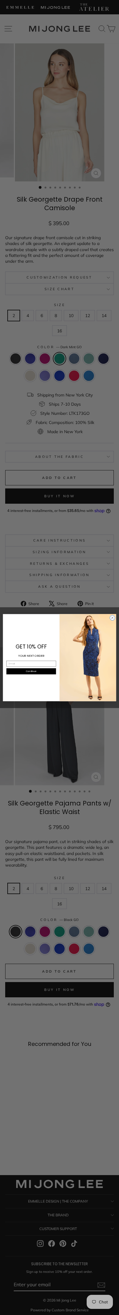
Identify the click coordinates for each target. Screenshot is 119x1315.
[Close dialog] (112, 617)
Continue (31, 671)
